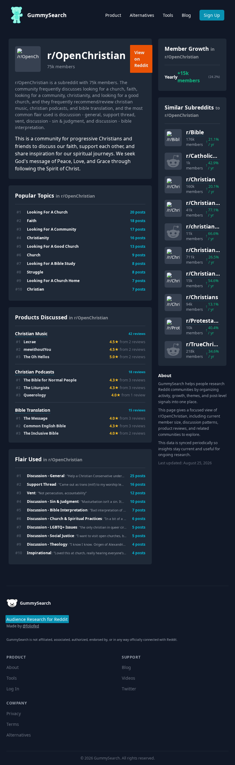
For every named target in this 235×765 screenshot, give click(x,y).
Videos (128, 678)
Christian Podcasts (34, 372)
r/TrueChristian (206, 344)
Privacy (13, 713)
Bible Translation (32, 410)
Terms (12, 724)
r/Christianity (204, 250)
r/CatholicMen (205, 155)
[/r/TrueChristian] (173, 349)
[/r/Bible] (173, 137)
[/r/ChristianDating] (173, 208)
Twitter (129, 689)
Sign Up (212, 15)
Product (113, 15)
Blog (186, 15)
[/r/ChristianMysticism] (173, 279)
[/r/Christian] (173, 184)
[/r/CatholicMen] (173, 161)
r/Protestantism (207, 320)
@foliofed (31, 626)
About (12, 667)
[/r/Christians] (173, 302)
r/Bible (195, 132)
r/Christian (200, 179)
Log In (12, 689)
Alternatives (142, 15)
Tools (168, 15)
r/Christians (202, 297)
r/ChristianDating (210, 202)
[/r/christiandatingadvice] (173, 231)
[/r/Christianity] (173, 255)
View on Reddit (141, 59)
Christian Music (31, 333)
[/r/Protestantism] (173, 326)
